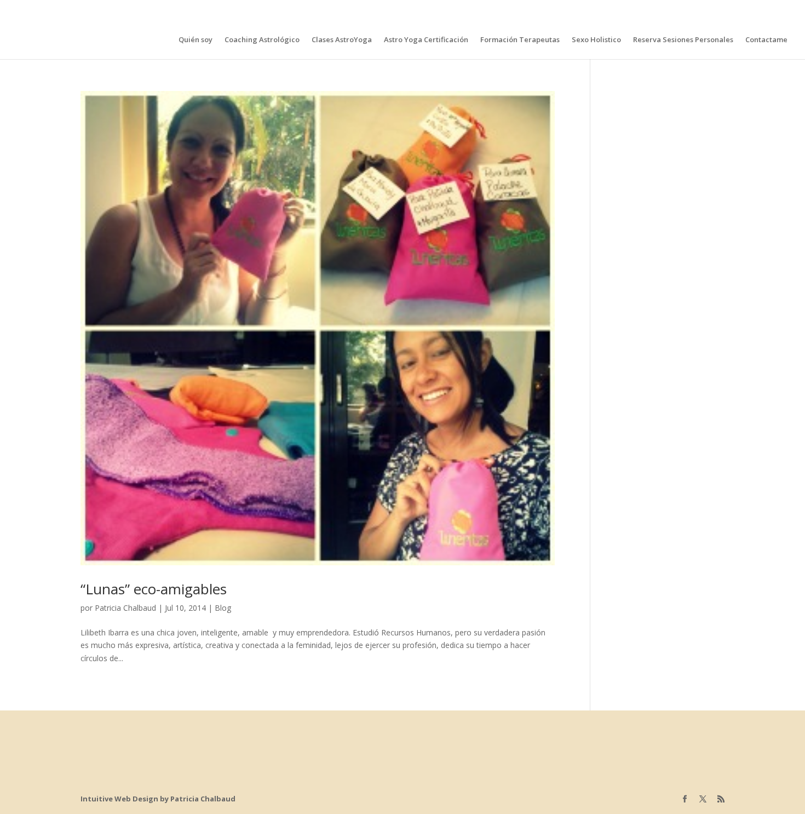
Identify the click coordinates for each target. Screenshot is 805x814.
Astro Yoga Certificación (426, 40)
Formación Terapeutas (520, 40)
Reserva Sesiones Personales (683, 40)
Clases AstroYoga (342, 40)
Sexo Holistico (596, 40)
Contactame (766, 40)
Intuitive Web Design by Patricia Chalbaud (158, 799)
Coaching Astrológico (262, 40)
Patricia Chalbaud (125, 608)
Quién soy (195, 40)
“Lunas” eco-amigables (154, 589)
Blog (223, 608)
